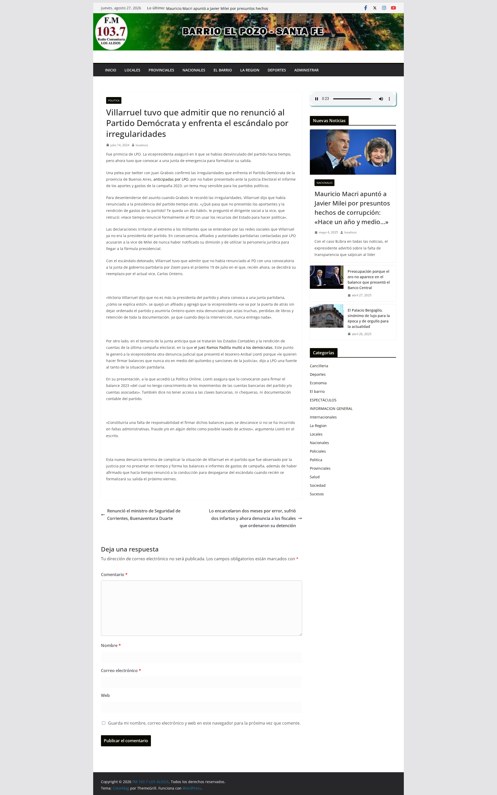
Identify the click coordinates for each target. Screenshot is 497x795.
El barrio (317, 391)
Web (105, 695)
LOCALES (132, 70)
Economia (318, 382)
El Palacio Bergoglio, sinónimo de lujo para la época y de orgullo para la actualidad (369, 318)
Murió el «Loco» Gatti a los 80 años (196, 7)
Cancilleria (319, 365)
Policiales (318, 451)
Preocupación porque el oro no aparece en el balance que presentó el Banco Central (369, 279)
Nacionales (324, 183)
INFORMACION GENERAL (331, 408)
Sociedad (318, 485)
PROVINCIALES (161, 70)
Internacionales (323, 417)
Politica (113, 100)
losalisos (142, 145)
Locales (316, 434)
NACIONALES (193, 70)
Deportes (277, 70)
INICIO (110, 70)
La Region (318, 425)
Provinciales (320, 468)
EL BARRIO (223, 70)
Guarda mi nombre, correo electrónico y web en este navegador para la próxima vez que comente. (204, 723)
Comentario (114, 574)
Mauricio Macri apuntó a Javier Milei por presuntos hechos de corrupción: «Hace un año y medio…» (352, 207)
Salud (315, 476)
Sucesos (317, 493)
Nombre (111, 645)
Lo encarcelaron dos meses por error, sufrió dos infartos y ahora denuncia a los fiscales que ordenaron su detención (252, 518)
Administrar (306, 70)
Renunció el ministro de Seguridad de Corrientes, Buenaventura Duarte (143, 514)
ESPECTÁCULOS (323, 400)
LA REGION (249, 70)
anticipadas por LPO (171, 179)
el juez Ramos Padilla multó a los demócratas (233, 347)
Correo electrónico (121, 670)
